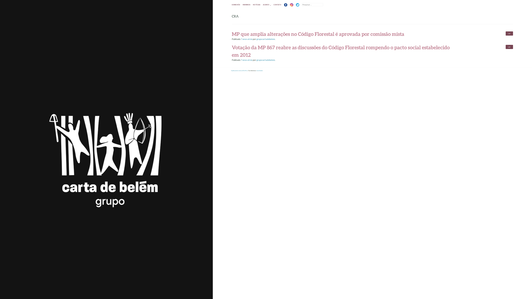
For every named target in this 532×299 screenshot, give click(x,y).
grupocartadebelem (265, 39)
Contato (277, 5)
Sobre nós (236, 5)
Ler (509, 33)
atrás (247, 39)
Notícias (256, 5)
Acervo (266, 5)
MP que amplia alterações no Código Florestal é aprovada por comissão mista (318, 34)
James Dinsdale (259, 70)
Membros (246, 5)
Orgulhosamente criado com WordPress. (239, 70)
